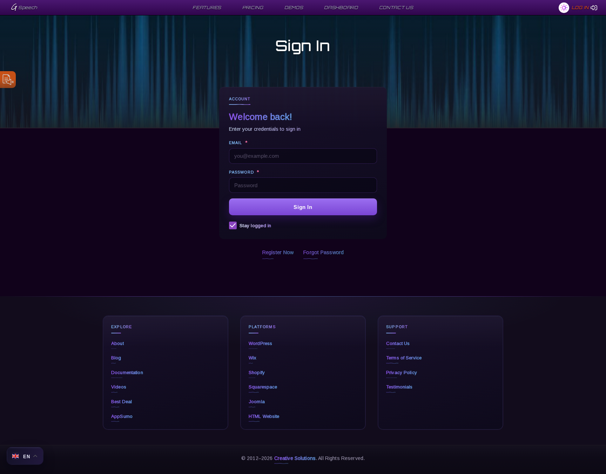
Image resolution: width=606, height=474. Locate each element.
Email (238, 142)
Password (244, 172)
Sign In (303, 207)
